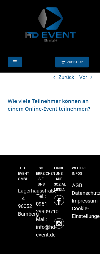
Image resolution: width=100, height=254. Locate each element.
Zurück (66, 77)
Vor (83, 77)
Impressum (85, 201)
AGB (77, 185)
